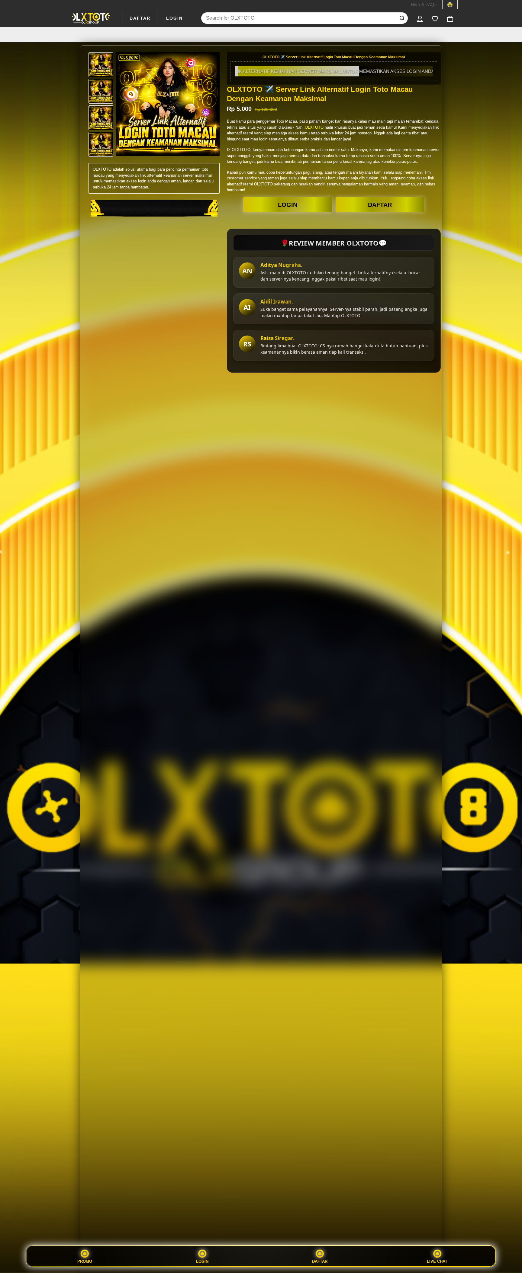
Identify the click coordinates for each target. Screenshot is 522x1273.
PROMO (84, 1261)
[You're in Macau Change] (450, 4)
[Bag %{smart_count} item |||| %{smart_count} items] (450, 18)
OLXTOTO (314, 127)
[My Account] (419, 18)
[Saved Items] (435, 18)
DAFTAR (140, 18)
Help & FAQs (424, 4)
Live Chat (437, 1261)
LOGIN (174, 18)
